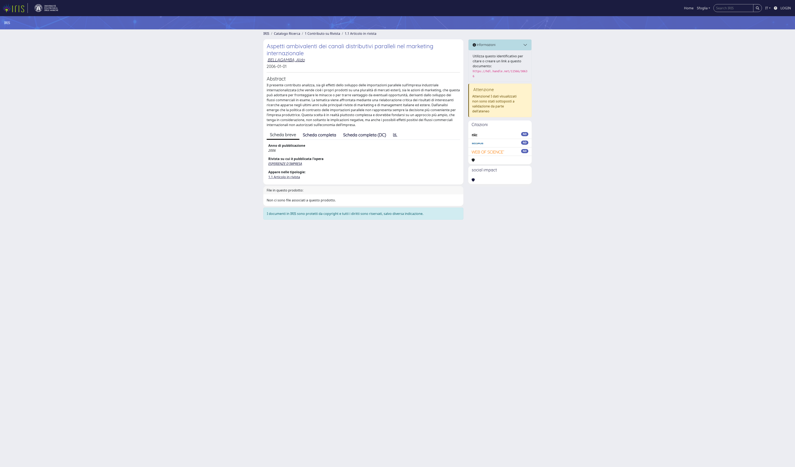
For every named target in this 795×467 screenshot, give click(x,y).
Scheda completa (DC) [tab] (364, 134)
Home (689, 8)
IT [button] (766, 8)
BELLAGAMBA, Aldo (286, 59)
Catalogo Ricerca (287, 33)
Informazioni (485, 45)
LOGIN (786, 8)
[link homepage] (15, 8)
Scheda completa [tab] (319, 134)
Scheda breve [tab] (283, 134)
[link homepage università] (46, 8)
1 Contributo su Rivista (322, 33)
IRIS (266, 33)
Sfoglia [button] (702, 8)
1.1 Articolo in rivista (360, 33)
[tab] (395, 135)
